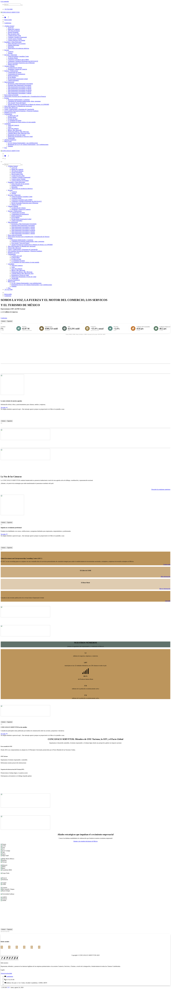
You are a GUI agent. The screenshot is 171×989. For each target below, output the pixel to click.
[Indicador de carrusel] (1, 323)
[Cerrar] (1, 161)
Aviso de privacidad (6, 973)
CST (8, 987)
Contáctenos (7, 23)
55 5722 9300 (8, 9)
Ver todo (3, 407)
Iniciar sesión (8, 19)
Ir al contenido (5, 1)
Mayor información (164, 588)
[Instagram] (19, 947)
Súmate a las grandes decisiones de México (85, 841)
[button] (6, 7)
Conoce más (166, 564)
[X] (11, 947)
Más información (165, 576)
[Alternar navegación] (5, 158)
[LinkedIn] (26, 947)
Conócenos (4, 318)
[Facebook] (4, 947)
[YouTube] (34, 947)
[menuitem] (9, 26)
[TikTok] (41, 947)
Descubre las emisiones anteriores (160, 489)
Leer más (167, 601)
